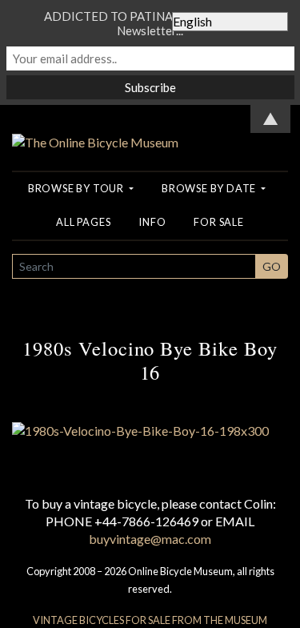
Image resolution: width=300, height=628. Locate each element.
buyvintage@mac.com (150, 538)
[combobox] (134, 266)
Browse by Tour (77, 188)
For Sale (218, 221)
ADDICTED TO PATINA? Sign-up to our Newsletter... (150, 23)
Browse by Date (210, 188)
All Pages (83, 221)
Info (152, 221)
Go (271, 266)
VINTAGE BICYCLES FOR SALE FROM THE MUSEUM (150, 620)
